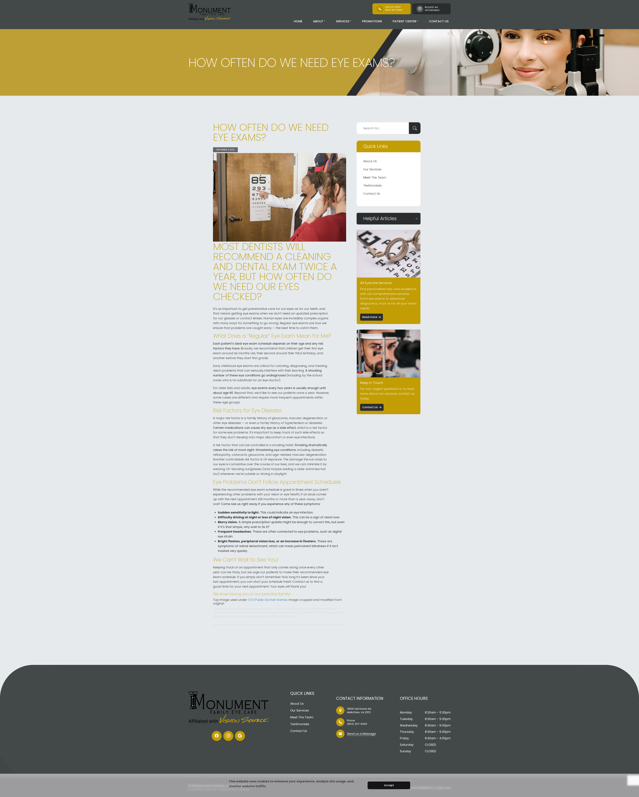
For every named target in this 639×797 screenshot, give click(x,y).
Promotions (372, 21)
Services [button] (342, 21)
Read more (369, 317)
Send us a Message (361, 734)
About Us (370, 161)
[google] (240, 736)
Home (298, 21)
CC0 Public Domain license (267, 600)
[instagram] (228, 736)
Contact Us (439, 21)
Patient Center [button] (404, 21)
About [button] (318, 21)
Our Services (372, 169)
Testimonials (372, 185)
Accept (389, 785)
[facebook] (217, 736)
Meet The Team (374, 177)
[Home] (209, 11)
